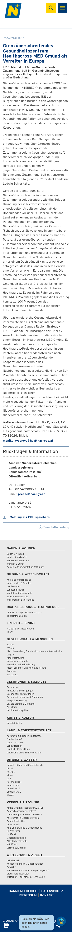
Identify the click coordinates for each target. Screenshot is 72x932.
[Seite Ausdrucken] (6, 927)
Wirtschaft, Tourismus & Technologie (26, 876)
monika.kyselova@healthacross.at (28, 440)
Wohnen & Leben (15, 563)
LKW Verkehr (13, 831)
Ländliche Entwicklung (18, 749)
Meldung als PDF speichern (29, 517)
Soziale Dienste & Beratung (21, 703)
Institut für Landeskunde (19, 593)
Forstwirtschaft (14, 739)
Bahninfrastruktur (16, 821)
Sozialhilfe (12, 707)
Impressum (28, 895)
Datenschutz (52, 891)
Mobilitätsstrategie (16, 837)
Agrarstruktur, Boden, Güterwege (24, 735)
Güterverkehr (13, 824)
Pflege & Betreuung (17, 700)
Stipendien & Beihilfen (18, 596)
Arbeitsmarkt (13, 860)
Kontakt (47, 895)
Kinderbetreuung (15, 657)
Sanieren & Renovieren (18, 560)
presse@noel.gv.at (31, 494)
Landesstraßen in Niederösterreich (24, 814)
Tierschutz (12, 674)
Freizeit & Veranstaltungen (20, 628)
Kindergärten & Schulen (19, 583)
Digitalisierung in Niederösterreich (24, 612)
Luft (9, 778)
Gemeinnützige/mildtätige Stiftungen (25, 567)
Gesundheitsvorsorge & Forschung (25, 697)
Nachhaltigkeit (14, 781)
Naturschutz (13, 785)
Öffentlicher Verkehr (17, 841)
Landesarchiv (14, 586)
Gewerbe (11, 867)
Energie (11, 771)
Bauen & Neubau (15, 553)
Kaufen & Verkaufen (17, 557)
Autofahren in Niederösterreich (23, 817)
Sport (9, 631)
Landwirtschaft (14, 745)
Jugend (11, 654)
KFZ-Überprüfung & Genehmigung (24, 827)
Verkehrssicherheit (16, 847)
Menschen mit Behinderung (21, 664)
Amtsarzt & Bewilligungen (20, 690)
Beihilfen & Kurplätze (17, 710)
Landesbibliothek (15, 589)
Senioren (11, 671)
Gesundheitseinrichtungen (20, 693)
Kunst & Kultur (14, 723)
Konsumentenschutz (17, 661)
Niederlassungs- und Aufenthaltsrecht (26, 667)
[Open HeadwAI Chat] (61, 921)
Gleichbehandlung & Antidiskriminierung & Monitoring (35, 651)
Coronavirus (13, 687)
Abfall (10, 768)
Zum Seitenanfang (55, 527)
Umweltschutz (14, 791)
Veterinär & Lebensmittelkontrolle (24, 752)
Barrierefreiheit (23, 891)
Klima (9, 775)
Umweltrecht (13, 788)
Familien (11, 644)
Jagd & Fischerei (15, 742)
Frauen (10, 648)
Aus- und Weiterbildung (19, 579)
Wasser (10, 795)
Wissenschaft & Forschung (20, 599)
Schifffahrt (12, 844)
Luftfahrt (11, 834)
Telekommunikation (17, 615)
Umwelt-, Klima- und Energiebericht (25, 765)
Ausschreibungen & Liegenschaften (25, 863)
